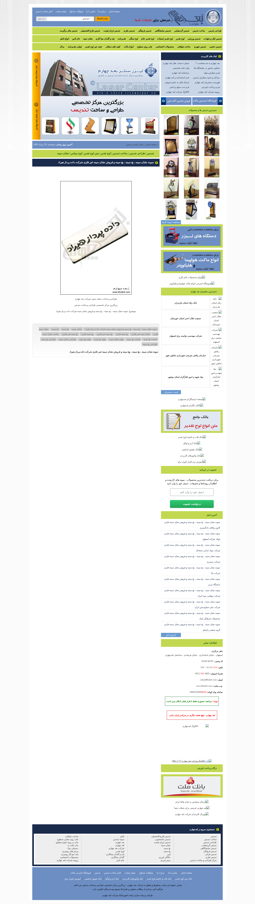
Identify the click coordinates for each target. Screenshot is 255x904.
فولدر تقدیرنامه (75, 46)
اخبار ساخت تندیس (44, 11)
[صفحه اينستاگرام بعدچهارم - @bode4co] (192, 399)
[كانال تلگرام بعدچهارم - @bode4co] (191, 405)
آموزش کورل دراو (73, 879)
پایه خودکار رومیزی (69, 854)
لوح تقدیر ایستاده (165, 38)
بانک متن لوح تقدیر (183, 879)
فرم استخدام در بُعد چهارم (177, 77)
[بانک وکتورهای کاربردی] (192, 455)
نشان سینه (88, 38)
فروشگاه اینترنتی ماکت (80, 873)
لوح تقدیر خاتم (147, 38)
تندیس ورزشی (193, 38)
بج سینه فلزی (121, 334)
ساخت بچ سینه (150, 339)
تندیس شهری (200, 46)
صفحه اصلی (114, 11)
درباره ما (102, 11)
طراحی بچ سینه (150, 344)
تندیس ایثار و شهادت (212, 38)
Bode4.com (102, 18)
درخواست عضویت (192, 504)
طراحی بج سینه (48, 339)
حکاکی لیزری (165, 857)
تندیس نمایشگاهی (163, 30)
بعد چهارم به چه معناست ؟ (208, 63)
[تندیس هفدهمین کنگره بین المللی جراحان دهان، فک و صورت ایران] (191, 198)
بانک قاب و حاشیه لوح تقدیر (159, 879)
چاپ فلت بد (72, 845)
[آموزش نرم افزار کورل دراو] (192, 462)
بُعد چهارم (120, 845)
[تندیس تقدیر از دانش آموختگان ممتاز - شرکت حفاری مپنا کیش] (212, 177)
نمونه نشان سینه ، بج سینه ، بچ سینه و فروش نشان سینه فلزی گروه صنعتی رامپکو (192, 627)
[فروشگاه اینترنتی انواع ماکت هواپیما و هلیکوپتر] (191, 283)
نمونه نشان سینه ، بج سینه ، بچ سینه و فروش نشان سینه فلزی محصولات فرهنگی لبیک (192, 616)
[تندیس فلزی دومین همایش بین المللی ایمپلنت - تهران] (212, 135)
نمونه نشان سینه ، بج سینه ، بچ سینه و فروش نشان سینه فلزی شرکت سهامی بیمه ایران (192, 593)
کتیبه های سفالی (113, 46)
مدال (62, 46)
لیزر (169, 854)
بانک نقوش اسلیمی (93, 879)
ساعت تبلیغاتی (183, 46)
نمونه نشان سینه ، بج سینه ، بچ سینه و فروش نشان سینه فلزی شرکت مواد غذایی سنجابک (192, 548)
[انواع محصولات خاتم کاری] (191, 277)
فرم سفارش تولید (212, 73)
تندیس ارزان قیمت (111, 30)
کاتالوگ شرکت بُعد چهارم (177, 92)
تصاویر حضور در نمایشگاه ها (207, 68)
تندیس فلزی (129, 30)
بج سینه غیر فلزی (104, 334)
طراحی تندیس (215, 30)
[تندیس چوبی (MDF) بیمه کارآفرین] (212, 198)
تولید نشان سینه (116, 339)
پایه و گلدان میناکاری (115, 854)
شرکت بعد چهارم (116, 848)
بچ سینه (55, 329)
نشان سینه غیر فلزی (140, 334)
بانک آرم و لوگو (112, 879)
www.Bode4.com (204, 686)
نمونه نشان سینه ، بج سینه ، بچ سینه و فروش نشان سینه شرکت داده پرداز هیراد (120, 329)
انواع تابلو (64, 38)
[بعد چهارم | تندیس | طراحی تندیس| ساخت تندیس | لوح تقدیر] (173, 26)
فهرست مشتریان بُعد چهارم (207, 82)
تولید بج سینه (100, 339)
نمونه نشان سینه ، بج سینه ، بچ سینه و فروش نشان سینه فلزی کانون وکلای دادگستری (192, 525)
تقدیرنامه (122, 38)
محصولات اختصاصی (165, 46)
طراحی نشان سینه (67, 339)
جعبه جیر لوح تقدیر (93, 46)
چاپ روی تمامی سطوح (67, 839)
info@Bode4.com (208, 679)
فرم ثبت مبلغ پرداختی (179, 87)
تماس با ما (90, 11)
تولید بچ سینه (85, 339)
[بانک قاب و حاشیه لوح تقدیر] (192, 437)
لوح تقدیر (180, 38)
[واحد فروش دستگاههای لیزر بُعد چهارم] (192, 247)
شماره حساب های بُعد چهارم (176, 63)
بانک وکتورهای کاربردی (133, 879)
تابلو (122, 836)
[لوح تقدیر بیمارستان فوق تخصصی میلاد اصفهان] (171, 135)
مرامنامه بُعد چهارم (180, 73)
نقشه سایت (61, 11)
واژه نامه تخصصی (181, 68)
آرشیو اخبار (171, 635)
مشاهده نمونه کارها (171, 222)
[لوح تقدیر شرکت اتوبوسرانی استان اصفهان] (191, 219)
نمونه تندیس (118, 839)
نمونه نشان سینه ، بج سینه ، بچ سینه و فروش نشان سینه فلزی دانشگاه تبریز (192, 582)
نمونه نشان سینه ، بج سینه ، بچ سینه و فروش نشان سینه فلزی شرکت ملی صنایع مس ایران (192, 604)
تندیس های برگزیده (68, 30)
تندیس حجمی (215, 46)
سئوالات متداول (76, 11)
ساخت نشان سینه (51, 334)
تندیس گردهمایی (181, 30)
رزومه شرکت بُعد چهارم (209, 92)
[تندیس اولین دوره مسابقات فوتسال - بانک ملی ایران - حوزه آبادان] (171, 177)
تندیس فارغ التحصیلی (90, 30)
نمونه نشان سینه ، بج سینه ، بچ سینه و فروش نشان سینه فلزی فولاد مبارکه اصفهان (192, 536)
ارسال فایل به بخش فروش (177, 82)
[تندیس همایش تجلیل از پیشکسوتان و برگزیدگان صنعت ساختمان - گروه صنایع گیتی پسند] (212, 156)
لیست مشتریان (171, 392)
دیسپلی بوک (72, 848)
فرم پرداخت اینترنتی (210, 87)
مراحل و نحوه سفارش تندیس (206, 77)
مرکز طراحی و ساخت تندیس (203, 860)
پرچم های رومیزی (70, 851)
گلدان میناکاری (117, 857)
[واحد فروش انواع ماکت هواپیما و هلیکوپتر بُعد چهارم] (192, 272)
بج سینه (65, 329)
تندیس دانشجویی (163, 839)
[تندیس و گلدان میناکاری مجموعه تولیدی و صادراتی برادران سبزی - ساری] (191, 177)
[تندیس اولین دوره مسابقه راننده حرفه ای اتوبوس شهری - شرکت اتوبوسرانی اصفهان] (171, 219)
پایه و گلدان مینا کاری (105, 38)
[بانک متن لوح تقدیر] (192, 432)
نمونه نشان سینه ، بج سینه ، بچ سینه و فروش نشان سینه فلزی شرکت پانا (192, 570)
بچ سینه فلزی (87, 334)
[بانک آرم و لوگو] (191, 443)
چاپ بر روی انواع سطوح (67, 842)
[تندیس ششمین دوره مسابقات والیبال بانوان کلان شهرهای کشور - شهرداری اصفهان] (191, 135)
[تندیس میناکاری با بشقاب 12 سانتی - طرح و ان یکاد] (212, 219)
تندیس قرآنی (211, 854)
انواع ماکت (129, 46)
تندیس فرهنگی (144, 30)
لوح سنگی (133, 38)
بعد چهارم (120, 842)
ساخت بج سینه (133, 339)
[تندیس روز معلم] (171, 198)
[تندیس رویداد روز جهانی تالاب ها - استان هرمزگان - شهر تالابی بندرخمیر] (191, 156)
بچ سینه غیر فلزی (70, 334)
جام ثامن (76, 38)
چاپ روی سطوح (144, 46)
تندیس (214, 836)
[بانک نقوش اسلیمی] (192, 449)
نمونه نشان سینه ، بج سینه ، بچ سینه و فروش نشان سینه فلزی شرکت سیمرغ (192, 559)
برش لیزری (165, 860)
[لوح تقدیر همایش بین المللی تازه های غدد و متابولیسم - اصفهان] (171, 156)
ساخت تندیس (199, 30)
